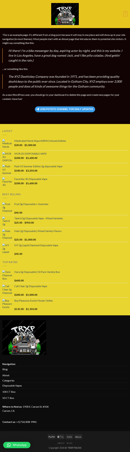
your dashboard (57, 94)
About (5, 375)
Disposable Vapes (12, 385)
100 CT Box (9, 391)
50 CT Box (8, 397)
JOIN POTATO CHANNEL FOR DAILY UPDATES (66, 109)
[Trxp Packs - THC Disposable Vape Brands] (65, 14)
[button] (16, 445)
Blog (5, 369)
